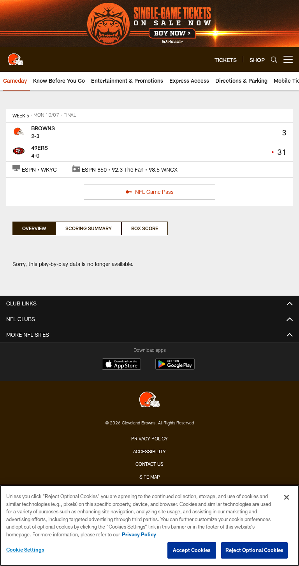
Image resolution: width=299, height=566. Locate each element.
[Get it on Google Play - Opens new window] (175, 368)
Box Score (144, 228)
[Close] (286, 497)
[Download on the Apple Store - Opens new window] (121, 365)
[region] (149, 525)
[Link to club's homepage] (15, 56)
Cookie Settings (25, 549)
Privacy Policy (149, 438)
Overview (34, 228)
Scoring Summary (88, 228)
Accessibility (149, 451)
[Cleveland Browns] (149, 400)
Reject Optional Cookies (254, 550)
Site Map (149, 476)
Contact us (149, 464)
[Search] (274, 59)
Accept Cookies (192, 550)
